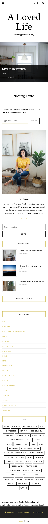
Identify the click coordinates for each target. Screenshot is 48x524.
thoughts (8, 479)
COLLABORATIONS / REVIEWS (13, 331)
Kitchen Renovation (14, 68)
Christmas (8, 435)
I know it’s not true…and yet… (31, 267)
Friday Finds (7, 346)
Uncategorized (9, 405)
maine (28, 461)
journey (39, 457)
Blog (4, 321)
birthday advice (30, 426)
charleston (11, 431)
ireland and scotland (14, 457)
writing (24, 488)
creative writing (15, 440)
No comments (23, 254)
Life (4, 361)
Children (6, 326)
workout (35, 483)
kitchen (19, 461)
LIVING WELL (7, 366)
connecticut (38, 435)
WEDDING (6, 410)
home (31, 453)
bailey (6, 426)
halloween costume (30, 448)
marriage (38, 461)
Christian (24, 431)
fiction (37, 440)
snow (36, 475)
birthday (16, 426)
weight (11, 483)
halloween (13, 448)
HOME (4, 356)
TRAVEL (5, 400)
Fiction (5, 341)
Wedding (40, 479)
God (41, 444)
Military (5, 371)
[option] (24, 62)
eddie (28, 440)
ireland (40, 453)
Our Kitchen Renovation (31, 250)
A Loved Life (24, 21)
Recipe (5, 380)
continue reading (9, 77)
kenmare (9, 461)
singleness (26, 475)
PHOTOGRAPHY (8, 375)
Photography (17, 466)
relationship (31, 466)
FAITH (4, 336)
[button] (3, 3)
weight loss (23, 483)
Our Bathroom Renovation (32, 281)
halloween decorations (15, 453)
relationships (13, 470)
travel (19, 479)
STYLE (4, 390)
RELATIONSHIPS (8, 385)
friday (33, 444)
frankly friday (21, 444)
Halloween (7, 351)
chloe (21, 521)
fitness (8, 444)
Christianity (36, 431)
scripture (13, 475)
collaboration (22, 435)
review (26, 470)
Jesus (29, 457)
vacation (29, 479)
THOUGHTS (6, 395)
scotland (36, 470)
